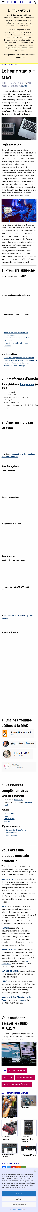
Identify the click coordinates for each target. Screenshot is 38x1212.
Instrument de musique (17, 1071)
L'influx (4, 65)
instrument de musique (25, 1077)
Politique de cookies (18, 1209)
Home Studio (18, 800)
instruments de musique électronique (16, 1084)
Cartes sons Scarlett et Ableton (15, 830)
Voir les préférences (19, 1205)
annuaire (23, 1000)
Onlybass (7, 821)
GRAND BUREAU (9, 949)
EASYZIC (5, 928)
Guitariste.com (9, 819)
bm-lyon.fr (20, 57)
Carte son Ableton (10, 835)
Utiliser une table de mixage (14, 365)
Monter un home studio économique (17, 363)
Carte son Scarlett (10, 833)
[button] (35, 1170)
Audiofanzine (9, 813)
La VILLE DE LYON (10, 971)
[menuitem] (5, 65)
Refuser (19, 1199)
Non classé (13, 65)
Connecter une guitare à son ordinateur (19, 358)
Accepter (19, 1193)
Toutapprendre (27, 384)
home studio (7, 1077)
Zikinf (6, 816)
